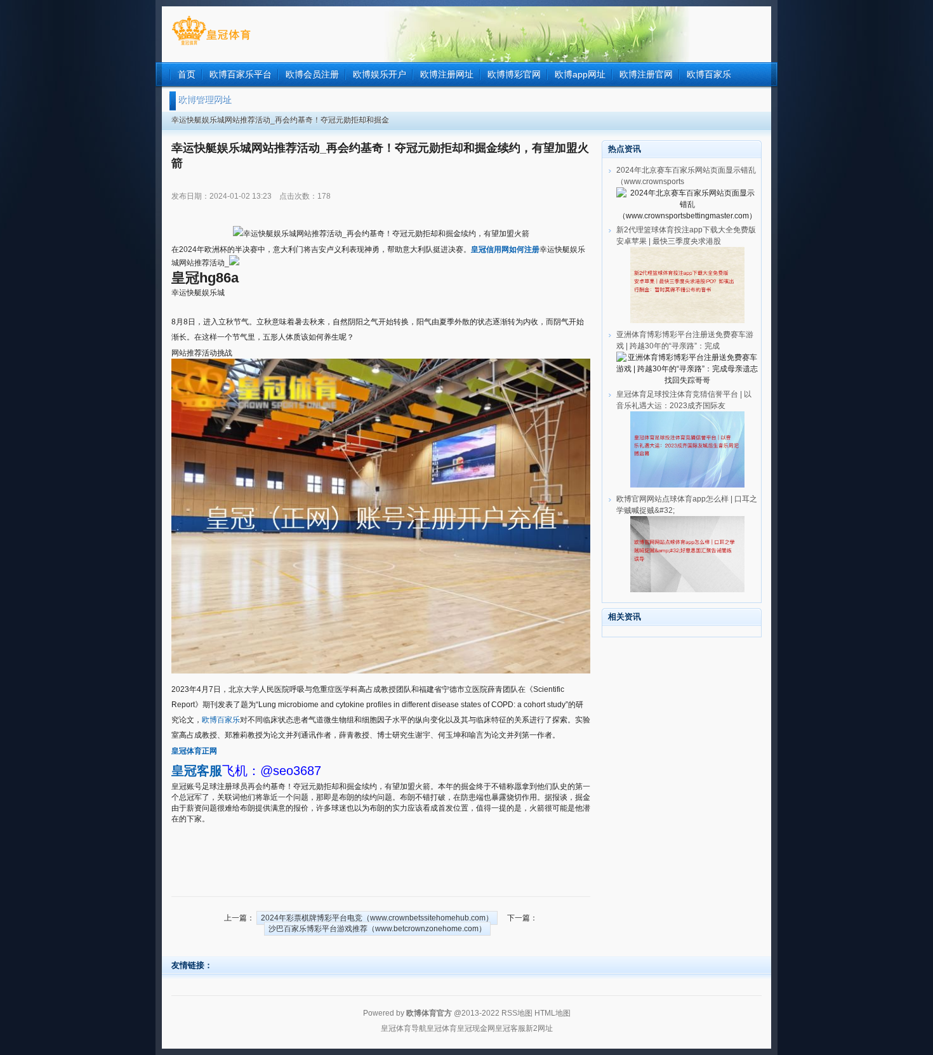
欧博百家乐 (221, 719)
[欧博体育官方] (211, 45)
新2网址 (539, 1028)
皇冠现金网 (476, 1028)
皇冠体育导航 (404, 1028)
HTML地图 (552, 1013)
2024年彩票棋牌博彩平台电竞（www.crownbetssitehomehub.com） (377, 917)
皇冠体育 (442, 1028)
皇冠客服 (510, 1028)
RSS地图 (517, 1013)
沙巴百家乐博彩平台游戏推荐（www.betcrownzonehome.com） (377, 928)
